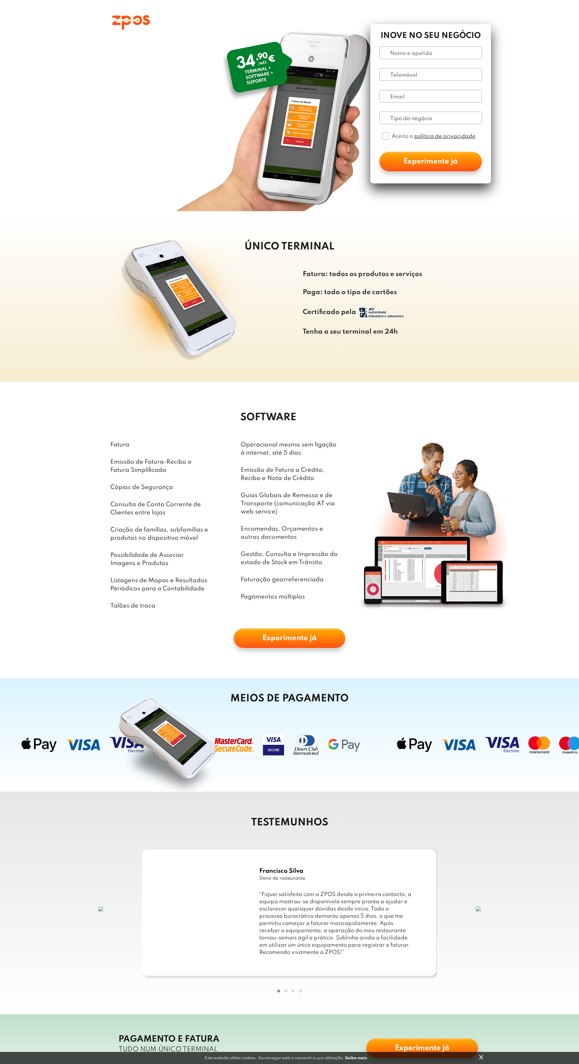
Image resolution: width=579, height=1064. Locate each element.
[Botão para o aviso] (481, 1057)
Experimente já (430, 161)
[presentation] (100, 908)
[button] (278, 991)
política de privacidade (445, 136)
